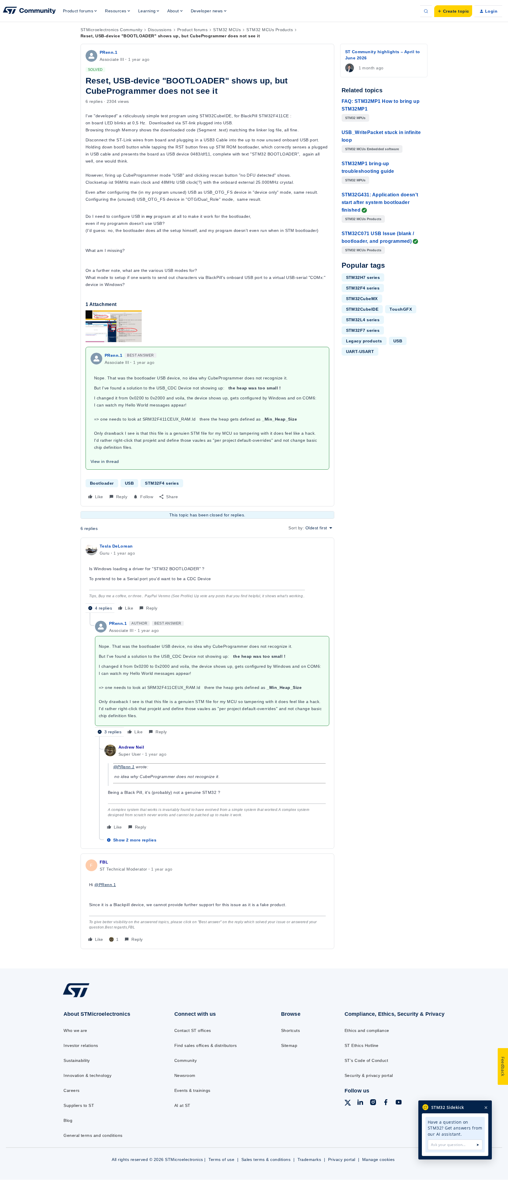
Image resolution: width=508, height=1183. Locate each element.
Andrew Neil (131, 747)
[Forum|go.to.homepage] (29, 11)
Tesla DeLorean (116, 546)
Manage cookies (378, 1159)
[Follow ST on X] (348, 1103)
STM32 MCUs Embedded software (372, 149)
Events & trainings (192, 1090)
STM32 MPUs (355, 118)
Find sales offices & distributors (205, 1045)
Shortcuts (290, 1030)
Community (185, 1060)
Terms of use (221, 1159)
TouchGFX (401, 309)
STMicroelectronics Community (111, 29)
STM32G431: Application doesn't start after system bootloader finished (380, 202)
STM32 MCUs (227, 29)
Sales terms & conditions (266, 1159)
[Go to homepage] (106, 997)
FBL (104, 862)
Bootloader (102, 483)
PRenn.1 (108, 52)
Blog (67, 1120)
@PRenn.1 (124, 766)
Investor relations (80, 1045)
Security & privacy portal (369, 1075)
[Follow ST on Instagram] (373, 1103)
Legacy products (364, 341)
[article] (207, 578)
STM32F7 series (363, 330)
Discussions (159, 29)
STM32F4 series (162, 483)
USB (129, 483)
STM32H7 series (363, 277)
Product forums (192, 29)
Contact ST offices (192, 1030)
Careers (71, 1090)
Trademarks (309, 1159)
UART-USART (360, 351)
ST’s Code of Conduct (366, 1060)
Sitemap (289, 1045)
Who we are (75, 1030)
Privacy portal (341, 1159)
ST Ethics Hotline (362, 1045)
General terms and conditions (92, 1135)
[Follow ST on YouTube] (398, 1103)
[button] (453, 11)
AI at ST (182, 1105)
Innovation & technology (87, 1075)
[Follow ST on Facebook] (385, 1103)
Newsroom (184, 1075)
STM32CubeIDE (362, 309)
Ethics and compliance (367, 1030)
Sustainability (76, 1060)
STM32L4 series (363, 319)
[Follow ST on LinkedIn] (360, 1103)
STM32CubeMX (362, 298)
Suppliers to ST (78, 1105)
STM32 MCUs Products (269, 29)
